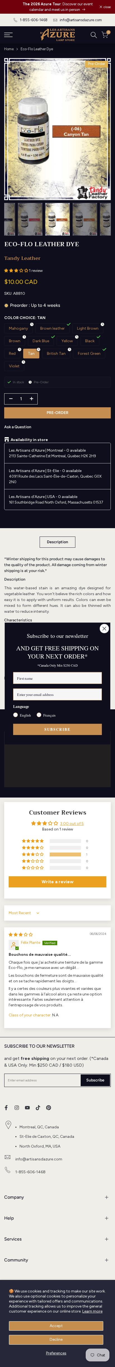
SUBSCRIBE (57, 729)
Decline (56, 1339)
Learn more (92, 1311)
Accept (56, 1325)
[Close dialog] (104, 628)
